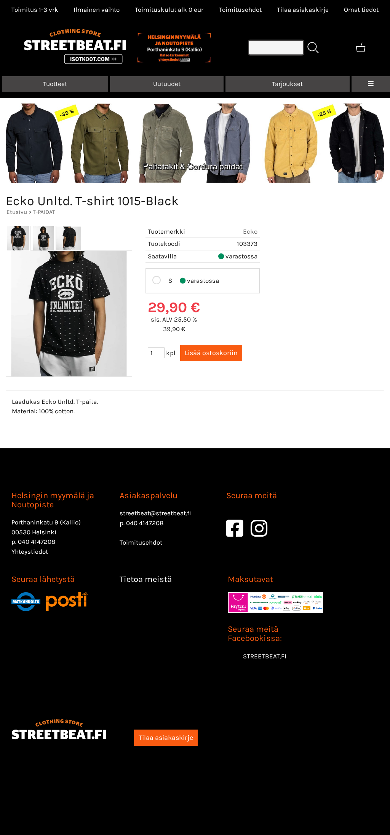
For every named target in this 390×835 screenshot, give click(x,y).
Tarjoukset (287, 84)
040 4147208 (36, 541)
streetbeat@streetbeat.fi (155, 513)
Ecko (250, 231)
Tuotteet (55, 84)
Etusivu (16, 212)
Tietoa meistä (146, 579)
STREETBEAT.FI (264, 656)
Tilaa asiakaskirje (303, 9)
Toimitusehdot (240, 9)
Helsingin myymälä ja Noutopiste (52, 500)
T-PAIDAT (44, 212)
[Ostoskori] (360, 48)
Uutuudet (167, 84)
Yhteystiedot (29, 551)
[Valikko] (371, 84)
